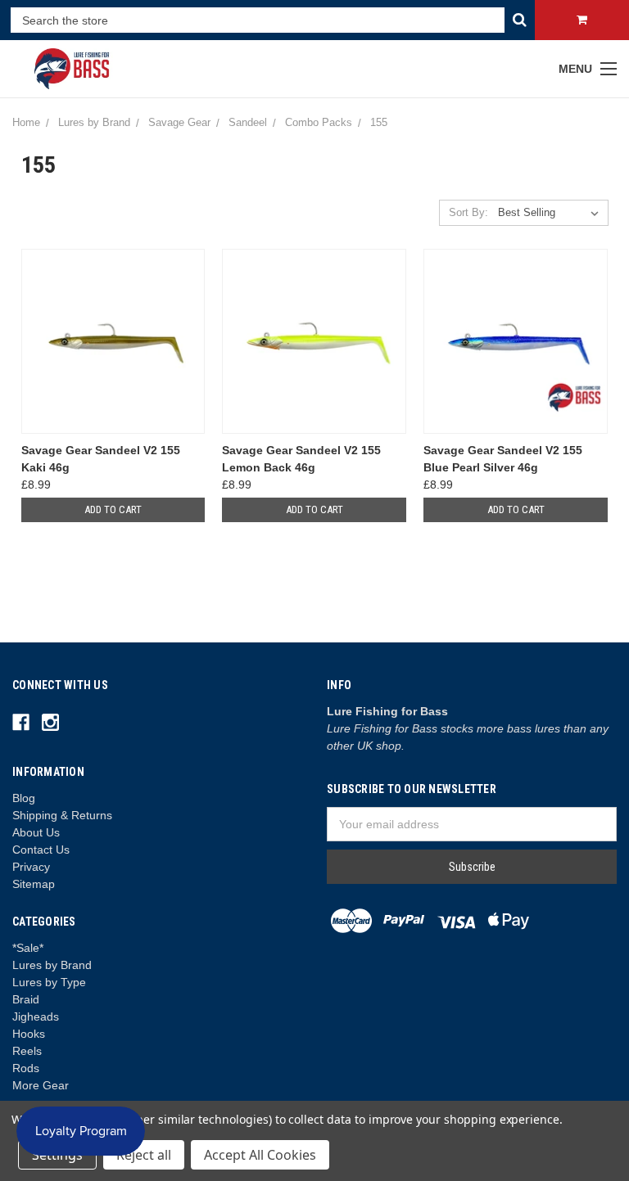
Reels (27, 1050)
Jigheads (35, 1016)
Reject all (143, 1155)
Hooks (28, 1033)
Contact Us (41, 849)
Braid (25, 999)
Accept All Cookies (260, 1155)
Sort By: (468, 212)
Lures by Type (49, 982)
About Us (36, 832)
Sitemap (33, 883)
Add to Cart (113, 509)
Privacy (31, 866)
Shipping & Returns (62, 815)
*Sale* (27, 947)
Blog (23, 798)
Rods (25, 1068)
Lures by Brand (52, 964)
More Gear (40, 1085)
